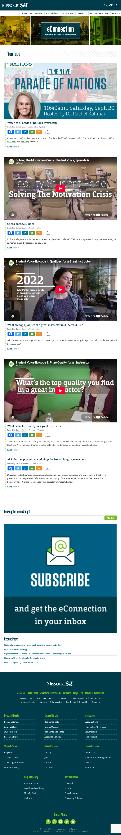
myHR (88, 762)
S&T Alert (28, 798)
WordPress (83, 831)
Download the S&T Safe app (15, 649)
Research (67, 693)
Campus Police (31, 783)
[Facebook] (11, 132)
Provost (68, 788)
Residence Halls (51, 722)
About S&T (21, 693)
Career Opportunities (14, 762)
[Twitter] (18, 132)
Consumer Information (51, 702)
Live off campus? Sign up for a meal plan (21, 662)
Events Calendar (11, 722)
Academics (44, 693)
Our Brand (71, 702)
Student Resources (12, 746)
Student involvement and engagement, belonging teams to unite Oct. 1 (33, 645)
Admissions (33, 693)
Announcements (36, 13)
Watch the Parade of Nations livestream (32, 123)
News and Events (11, 716)
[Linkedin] (25, 132)
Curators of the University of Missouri (59, 831)
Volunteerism (91, 732)
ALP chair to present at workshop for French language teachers (46, 459)
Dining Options (51, 727)
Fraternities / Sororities (95, 727)
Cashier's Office (11, 757)
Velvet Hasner (21, 463)
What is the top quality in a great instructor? (34, 426)
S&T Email (49, 767)
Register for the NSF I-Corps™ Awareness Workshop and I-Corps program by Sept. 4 (38, 654)
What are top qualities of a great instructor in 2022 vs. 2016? (45, 325)
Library (47, 752)
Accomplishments (53, 13)
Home (24, 13)
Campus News (10, 727)
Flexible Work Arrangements (98, 757)
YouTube (25, 141)
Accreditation (28, 702)
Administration (71, 777)
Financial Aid (56, 693)
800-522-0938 (80, 699)
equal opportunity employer (69, 829)
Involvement (90, 716)
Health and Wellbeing (34, 788)
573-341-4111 (63, 699)
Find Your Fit (91, 737)
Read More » (13, 146)
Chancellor (70, 783)
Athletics (89, 693)
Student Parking (11, 767)
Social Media (61, 814)
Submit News (95, 13)
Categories (81, 13)
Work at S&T (91, 752)
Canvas (47, 762)
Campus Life (78, 693)
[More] (39, 132)
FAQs (107, 13)
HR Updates (90, 767)
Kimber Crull (20, 127)
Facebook (11, 141)
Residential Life (51, 716)
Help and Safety (31, 777)
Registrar (8, 752)
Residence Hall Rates (54, 732)
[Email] (32, 132)
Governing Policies (73, 798)
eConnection (60, 29)
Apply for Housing (52, 737)
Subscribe (116, 13)
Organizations (91, 722)
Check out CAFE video (21, 224)
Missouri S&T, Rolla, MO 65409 (36, 699)
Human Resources (92, 746)
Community (99, 693)
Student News (68, 13)
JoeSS (47, 757)
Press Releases (71, 793)
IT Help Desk (30, 793)
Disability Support (89, 702)
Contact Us (95, 699)
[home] (20, 5)
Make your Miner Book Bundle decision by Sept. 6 (24, 658)
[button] (117, 5)
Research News (11, 737)
